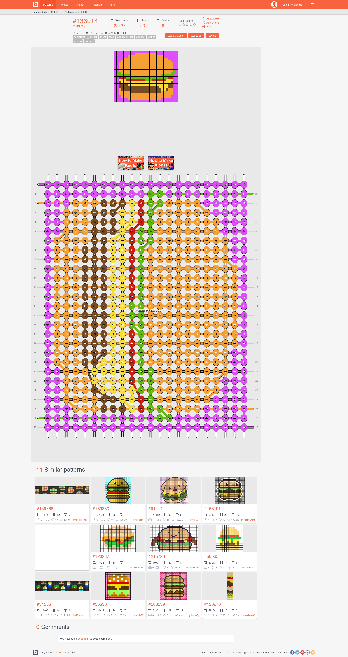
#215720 (156, 556)
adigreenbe (82, 519)
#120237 (101, 556)
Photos (64, 4)
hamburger (80, 37)
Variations (213, 652)
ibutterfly (195, 615)
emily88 (139, 615)
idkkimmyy (138, 567)
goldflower (194, 567)
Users (222, 652)
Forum (113, 4)
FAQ (286, 652)
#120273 (212, 604)
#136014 (85, 20)
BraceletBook (40, 12)
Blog (204, 652)
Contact (237, 652)
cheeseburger (125, 37)
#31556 (44, 604)
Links (229, 652)
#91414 (155, 508)
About (252, 652)
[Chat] (312, 4)
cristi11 (139, 519)
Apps (245, 652)
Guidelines (270, 652)
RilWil (196, 519)
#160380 (101, 508)
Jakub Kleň (57, 652)
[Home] (35, 4)
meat (103, 37)
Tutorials (97, 4)
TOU (280, 652)
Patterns (48, 4)
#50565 (211, 556)
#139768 (45, 508)
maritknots (250, 567)
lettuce (151, 37)
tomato (78, 41)
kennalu (81, 26)
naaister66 (250, 615)
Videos (81, 4)
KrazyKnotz (249, 519)
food (111, 37)
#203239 (156, 604)
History (260, 652)
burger (93, 37)
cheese (140, 37)
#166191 (212, 508)
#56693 (100, 604)
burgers (89, 41)
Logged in (83, 638)
